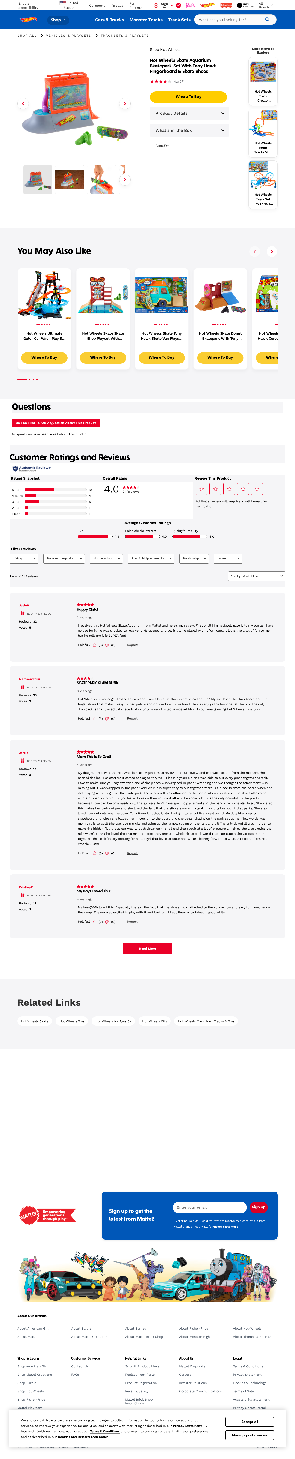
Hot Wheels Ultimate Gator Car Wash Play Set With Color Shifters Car (44, 336)
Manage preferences (249, 1435)
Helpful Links (135, 1358)
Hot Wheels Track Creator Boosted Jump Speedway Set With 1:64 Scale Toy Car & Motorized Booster (263, 96)
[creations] (246, 5)
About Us (186, 1358)
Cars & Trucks (109, 19)
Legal (237, 1358)
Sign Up (259, 1207)
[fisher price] (226, 5)
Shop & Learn (28, 1358)
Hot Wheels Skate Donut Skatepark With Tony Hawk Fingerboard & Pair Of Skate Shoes (220, 336)
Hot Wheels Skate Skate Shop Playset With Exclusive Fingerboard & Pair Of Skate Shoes (103, 336)
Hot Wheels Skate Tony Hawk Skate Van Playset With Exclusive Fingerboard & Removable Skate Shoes (162, 336)
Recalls (117, 5)
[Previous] (23, 103)
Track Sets (179, 19)
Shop (56, 20)
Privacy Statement (187, 1426)
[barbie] (191, 5)
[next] (272, 251)
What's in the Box (174, 130)
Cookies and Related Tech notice (83, 1437)
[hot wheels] (208, 5)
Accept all (249, 1422)
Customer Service (85, 1358)
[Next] (125, 103)
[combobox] (235, 19)
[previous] (254, 251)
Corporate (97, 5)
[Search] (267, 19)
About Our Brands (32, 1316)
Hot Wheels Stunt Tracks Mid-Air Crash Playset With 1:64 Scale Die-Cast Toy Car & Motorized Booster (263, 148)
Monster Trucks (146, 19)
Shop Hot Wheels (165, 49)
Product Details (172, 113)
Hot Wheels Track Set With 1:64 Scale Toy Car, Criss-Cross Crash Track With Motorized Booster (263, 199)
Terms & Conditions (105, 1431)
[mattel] (179, 5)
